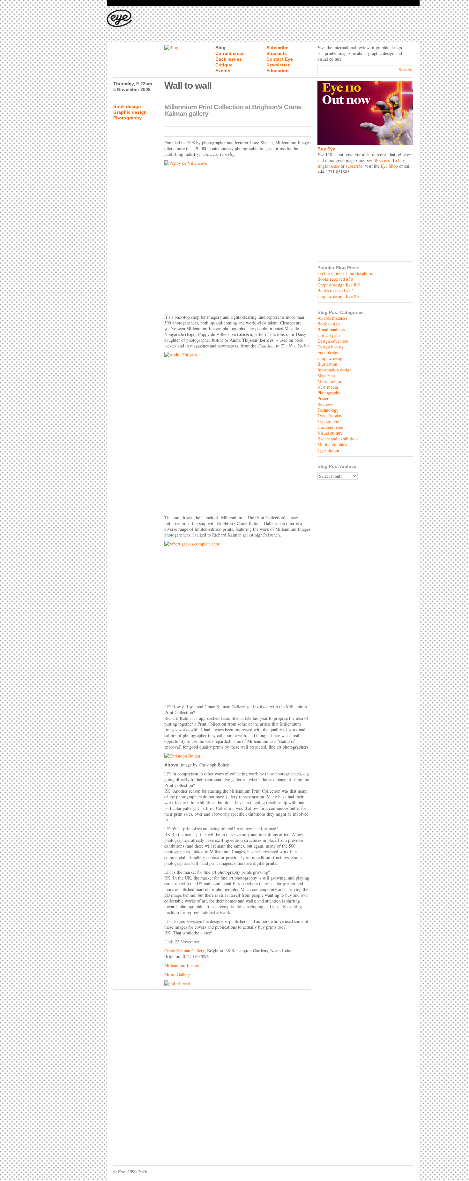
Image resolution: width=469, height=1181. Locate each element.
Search (405, 69)
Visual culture (330, 433)
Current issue (230, 53)
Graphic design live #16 (339, 296)
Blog (220, 47)
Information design (334, 370)
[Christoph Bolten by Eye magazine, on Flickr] (237, 756)
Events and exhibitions (337, 439)
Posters (323, 398)
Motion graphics (332, 444)
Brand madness (331, 329)
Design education (332, 341)
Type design (328, 450)
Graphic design (130, 112)
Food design (328, 352)
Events (222, 70)
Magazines (326, 375)
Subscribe (277, 47)
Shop (389, 166)
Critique (224, 64)
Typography (328, 421)
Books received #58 (335, 279)
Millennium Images (181, 965)
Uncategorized (330, 427)
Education (277, 70)
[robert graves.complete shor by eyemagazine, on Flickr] (237, 621)
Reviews (324, 404)
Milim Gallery (177, 974)
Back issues (228, 59)
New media (327, 387)
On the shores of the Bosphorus (345, 273)
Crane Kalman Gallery (184, 951)
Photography (127, 117)
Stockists (276, 53)
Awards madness (332, 318)
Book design (127, 106)
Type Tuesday (329, 416)
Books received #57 (335, 290)
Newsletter (277, 64)
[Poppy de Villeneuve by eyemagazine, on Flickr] (237, 235)
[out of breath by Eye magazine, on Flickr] (237, 983)
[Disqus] (212, 1073)
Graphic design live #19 (339, 285)
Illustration (327, 364)
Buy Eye (326, 148)
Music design (329, 381)
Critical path (328, 335)
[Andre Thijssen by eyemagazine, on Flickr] (237, 432)
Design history (330, 347)
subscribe (354, 166)
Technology (328, 410)
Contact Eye (279, 59)
